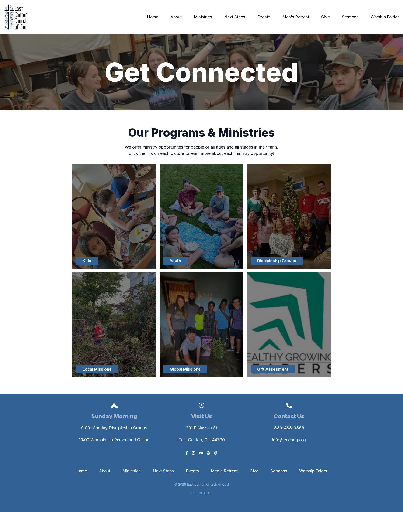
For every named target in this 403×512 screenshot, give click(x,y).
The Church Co (201, 493)
